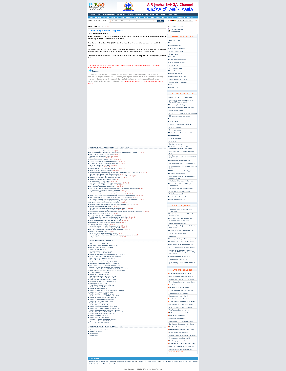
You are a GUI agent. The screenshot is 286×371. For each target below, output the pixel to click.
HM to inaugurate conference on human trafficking (183, 163)
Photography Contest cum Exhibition (179, 191)
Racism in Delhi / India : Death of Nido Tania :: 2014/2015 (105, 256)
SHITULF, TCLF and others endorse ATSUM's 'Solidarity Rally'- (110, 219)
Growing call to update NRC (177, 318)
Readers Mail (104, 361)
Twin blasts (172, 119)
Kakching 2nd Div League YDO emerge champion (183, 239)
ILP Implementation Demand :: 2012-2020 (101, 251)
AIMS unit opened (174, 85)
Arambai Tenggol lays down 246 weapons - (104, 206)
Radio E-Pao (121, 14)
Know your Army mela (175, 68)
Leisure (145, 17)
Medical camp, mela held (176, 194)
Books (169, 14)
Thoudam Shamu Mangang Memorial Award (181, 197)
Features (129, 17)
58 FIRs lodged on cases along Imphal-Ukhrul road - (107, 163)
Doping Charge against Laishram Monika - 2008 (102, 279)
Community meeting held (176, 71)
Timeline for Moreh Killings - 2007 (98, 288)
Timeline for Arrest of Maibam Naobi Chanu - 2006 (103, 297)
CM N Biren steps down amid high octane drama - (106, 210)
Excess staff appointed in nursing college (180, 97)
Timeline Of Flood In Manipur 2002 (99, 317)
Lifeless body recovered (176, 110)
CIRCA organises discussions (177, 59)
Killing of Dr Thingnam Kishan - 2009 (99, 274)
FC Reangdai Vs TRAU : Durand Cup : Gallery (182, 343)
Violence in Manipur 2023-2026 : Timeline (180, 276)
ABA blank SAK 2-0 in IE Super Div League (181, 242)
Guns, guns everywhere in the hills (178, 296)
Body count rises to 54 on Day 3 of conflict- (104, 213)
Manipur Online (93, 335)
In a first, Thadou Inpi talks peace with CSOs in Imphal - (108, 201)
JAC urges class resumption (177, 48)
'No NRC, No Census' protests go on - (103, 165)
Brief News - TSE (174, 65)
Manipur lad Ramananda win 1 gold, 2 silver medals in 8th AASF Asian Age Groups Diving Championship (182, 252)
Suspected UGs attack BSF (177, 173)
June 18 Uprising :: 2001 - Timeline (99, 323)
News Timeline (183, 361)
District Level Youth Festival (177, 199)
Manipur (106, 17)
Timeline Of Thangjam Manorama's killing (101, 301)
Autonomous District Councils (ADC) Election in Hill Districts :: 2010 (108, 269)
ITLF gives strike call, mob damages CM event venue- (107, 237)
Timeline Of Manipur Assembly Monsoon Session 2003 (104, 308)
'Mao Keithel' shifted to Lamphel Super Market (182, 181)
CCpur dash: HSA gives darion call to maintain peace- (107, 222)
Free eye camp (173, 54)
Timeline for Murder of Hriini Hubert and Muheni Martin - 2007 (106, 290)
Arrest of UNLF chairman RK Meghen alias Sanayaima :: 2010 (106, 267)
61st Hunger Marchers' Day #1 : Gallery (180, 273)
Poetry (190, 361)
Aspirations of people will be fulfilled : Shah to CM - (107, 168)
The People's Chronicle (95, 331)
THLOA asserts (173, 121)
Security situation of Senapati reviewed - (104, 170)
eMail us (190, 17)
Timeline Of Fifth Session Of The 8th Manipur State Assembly (106, 312)
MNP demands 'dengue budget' (177, 76)
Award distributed (174, 135)
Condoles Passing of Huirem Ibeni (180, 307)
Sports (90, 364)
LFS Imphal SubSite (172, 361)
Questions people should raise (177, 341)
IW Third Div (172, 236)
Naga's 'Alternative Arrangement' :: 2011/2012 (102, 258)
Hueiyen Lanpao (93, 333)
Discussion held (173, 43)
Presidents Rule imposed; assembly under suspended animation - (111, 208)
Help (125, 369)
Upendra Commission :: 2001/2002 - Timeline (102, 321)
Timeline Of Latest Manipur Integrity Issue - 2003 (103, 306)
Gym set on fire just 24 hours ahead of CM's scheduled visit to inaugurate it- (113, 235)
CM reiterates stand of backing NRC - (103, 181)
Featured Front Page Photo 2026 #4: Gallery (181, 279)
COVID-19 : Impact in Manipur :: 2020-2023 (101, 247)
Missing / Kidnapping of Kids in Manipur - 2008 (102, 281)
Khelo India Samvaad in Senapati (178, 332)
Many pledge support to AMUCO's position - (105, 160)
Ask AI (160, 21)
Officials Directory (108, 14)
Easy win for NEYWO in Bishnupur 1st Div (181, 230)
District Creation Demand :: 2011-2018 (100, 253)
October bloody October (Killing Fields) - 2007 (102, 285)
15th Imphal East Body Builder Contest (180, 256)
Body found (172, 141)
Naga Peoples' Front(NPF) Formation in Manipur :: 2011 (105, 265)
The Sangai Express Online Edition (99, 330)
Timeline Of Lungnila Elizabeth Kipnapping (101, 305)
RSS (103, 364)
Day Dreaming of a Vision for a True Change (181, 324)
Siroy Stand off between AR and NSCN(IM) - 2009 (103, 276)
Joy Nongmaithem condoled (177, 62)
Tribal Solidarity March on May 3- (102, 224)
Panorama (165, 17)
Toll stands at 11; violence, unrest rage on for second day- (108, 215)
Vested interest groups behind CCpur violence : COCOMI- (108, 220)
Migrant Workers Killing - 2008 (98, 283)
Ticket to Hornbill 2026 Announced (178, 293)
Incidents (162, 361)
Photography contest (175, 130)
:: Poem (176, 285)
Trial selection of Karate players (178, 259)
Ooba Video (154, 14)
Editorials (112, 361)
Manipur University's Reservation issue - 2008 (102, 278)
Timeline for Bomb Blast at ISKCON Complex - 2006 (104, 296)
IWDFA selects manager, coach (178, 223)
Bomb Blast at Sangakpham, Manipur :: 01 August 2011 (104, 263)
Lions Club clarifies (174, 40)
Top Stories (109, 364)
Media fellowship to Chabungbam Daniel (180, 133)
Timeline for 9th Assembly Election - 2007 (101, 292)
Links (152, 17)
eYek (175, 14)
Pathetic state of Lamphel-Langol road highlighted (183, 113)
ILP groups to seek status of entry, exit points (181, 107)
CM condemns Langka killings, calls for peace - (106, 186)
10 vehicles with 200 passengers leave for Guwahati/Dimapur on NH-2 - (112, 176)
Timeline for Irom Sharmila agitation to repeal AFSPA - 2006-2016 (107, 254)
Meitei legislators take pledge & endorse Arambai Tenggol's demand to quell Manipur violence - (119, 211)
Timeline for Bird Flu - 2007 (97, 287)
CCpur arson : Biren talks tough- (101, 231)
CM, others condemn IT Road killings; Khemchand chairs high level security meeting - (116, 152)
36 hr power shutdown (175, 45)
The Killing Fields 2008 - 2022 (97, 249)
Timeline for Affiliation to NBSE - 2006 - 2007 (102, 294)
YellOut (130, 14)
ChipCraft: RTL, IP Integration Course (179, 327)
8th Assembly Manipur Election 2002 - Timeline (102, 319)
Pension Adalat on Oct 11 (176, 51)
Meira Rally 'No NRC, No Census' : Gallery (181, 321)
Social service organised (176, 144)
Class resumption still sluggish (177, 105)
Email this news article (177, 27)
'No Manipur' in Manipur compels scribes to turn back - (108, 203)
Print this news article (177, 29)
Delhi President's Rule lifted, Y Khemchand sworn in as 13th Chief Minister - (114, 197)
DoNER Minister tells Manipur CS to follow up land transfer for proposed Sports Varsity (182, 147)
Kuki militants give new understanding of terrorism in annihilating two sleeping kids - (116, 195)
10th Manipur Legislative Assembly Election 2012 (103, 262)
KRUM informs (173, 57)
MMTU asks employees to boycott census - (105, 154)
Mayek (158, 17)
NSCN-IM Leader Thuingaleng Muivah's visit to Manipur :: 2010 (107, 271)
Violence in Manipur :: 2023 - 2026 (98, 244)
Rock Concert (97, 364)
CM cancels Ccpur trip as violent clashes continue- (106, 233)
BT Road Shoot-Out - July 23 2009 (99, 272)
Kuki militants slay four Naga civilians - (103, 151)
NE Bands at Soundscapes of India (179, 313)
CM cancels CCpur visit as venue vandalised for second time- (109, 229)
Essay (134, 361)
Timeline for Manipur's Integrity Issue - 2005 (101, 299)
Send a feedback (175, 31)
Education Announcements (123, 361)
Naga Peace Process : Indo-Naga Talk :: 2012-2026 (103, 245)
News (91, 17)
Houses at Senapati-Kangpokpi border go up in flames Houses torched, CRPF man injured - (118, 172)
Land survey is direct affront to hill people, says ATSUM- (108, 228)
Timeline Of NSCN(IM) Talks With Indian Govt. (102, 314)
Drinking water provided (175, 73)
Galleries (137, 17)
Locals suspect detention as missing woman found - (107, 161)
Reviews (98, 17)
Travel (113, 17)
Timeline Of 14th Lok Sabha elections (99, 303)
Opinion (195, 361)
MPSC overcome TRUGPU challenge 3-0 (180, 244)
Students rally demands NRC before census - (105, 179)
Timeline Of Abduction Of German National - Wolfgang (104, 310)
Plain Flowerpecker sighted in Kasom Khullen (182, 282)
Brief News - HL (173, 87)
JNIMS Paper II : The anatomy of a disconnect (182, 301)
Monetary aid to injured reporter (178, 82)
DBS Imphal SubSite (94, 361)
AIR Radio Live (94, 14)
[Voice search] (154, 21)
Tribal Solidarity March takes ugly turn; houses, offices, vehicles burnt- (112, 217)
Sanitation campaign (175, 127)
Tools (173, 17)
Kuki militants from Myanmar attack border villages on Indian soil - (111, 194)
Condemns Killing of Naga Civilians (179, 287)
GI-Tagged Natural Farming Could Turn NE (181, 304)
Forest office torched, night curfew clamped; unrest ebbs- (108, 226)
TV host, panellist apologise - (101, 158)
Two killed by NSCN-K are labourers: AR (180, 124)
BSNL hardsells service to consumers (179, 116)
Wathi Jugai (117, 364)
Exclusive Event (141, 361)
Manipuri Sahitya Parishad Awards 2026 (180, 349)
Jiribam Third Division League (177, 233)
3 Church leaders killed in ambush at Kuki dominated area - (109, 192)
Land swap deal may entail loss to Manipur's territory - (107, 174)
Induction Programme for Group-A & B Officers (182, 335)
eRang (146, 14)
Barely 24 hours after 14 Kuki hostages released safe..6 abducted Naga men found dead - (117, 188)
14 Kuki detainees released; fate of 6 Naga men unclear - (108, 190)
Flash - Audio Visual (153, 361)
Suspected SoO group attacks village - (103, 156)
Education (120, 17)
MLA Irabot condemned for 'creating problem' (181, 171)
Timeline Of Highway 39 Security (98, 315)
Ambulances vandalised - (99, 167)
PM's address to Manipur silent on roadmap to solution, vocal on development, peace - (116, 199)
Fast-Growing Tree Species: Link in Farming (181, 346)
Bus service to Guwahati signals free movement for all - (108, 177)
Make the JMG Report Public (177, 315)
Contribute (181, 17)
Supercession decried (175, 138)
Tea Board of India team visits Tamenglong (181, 188)
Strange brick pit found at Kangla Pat (179, 160)
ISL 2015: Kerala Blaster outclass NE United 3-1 (182, 247)
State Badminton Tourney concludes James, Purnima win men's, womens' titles (181, 219)
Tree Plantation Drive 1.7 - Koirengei (179, 310)
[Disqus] (127, 114)
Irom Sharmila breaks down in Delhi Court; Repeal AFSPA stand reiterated (181, 101)
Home (99, 26)
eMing (163, 14)
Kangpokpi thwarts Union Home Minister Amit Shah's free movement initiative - (114, 204)
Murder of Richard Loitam (96, 260)
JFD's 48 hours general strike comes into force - (106, 185)
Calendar (138, 14)
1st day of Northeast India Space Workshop (181, 290)
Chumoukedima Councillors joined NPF (180, 338)
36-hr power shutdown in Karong (178, 79)
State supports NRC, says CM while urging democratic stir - (109, 183)
